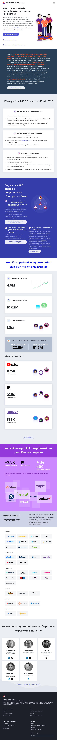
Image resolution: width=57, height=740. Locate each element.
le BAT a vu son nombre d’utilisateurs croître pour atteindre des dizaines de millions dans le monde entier (27, 56)
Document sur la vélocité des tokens (15, 45)
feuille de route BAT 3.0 (12, 28)
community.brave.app (35, 729)
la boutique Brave (26, 140)
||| (54, 3)
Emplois (32, 713)
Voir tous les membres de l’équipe (28, 685)
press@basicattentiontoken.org (37, 725)
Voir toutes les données (15, 88)
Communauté (6, 715)
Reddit (4, 711)
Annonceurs (6, 728)
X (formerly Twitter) (8, 713)
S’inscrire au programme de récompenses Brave (15, 222)
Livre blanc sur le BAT (11, 40)
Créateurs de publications (9, 726)
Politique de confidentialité (36, 711)
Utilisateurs (5, 723)
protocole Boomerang (17, 79)
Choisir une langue (34, 733)
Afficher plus (28, 437)
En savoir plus (34, 251)
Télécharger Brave (12, 34)
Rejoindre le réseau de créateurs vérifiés (15, 242)
